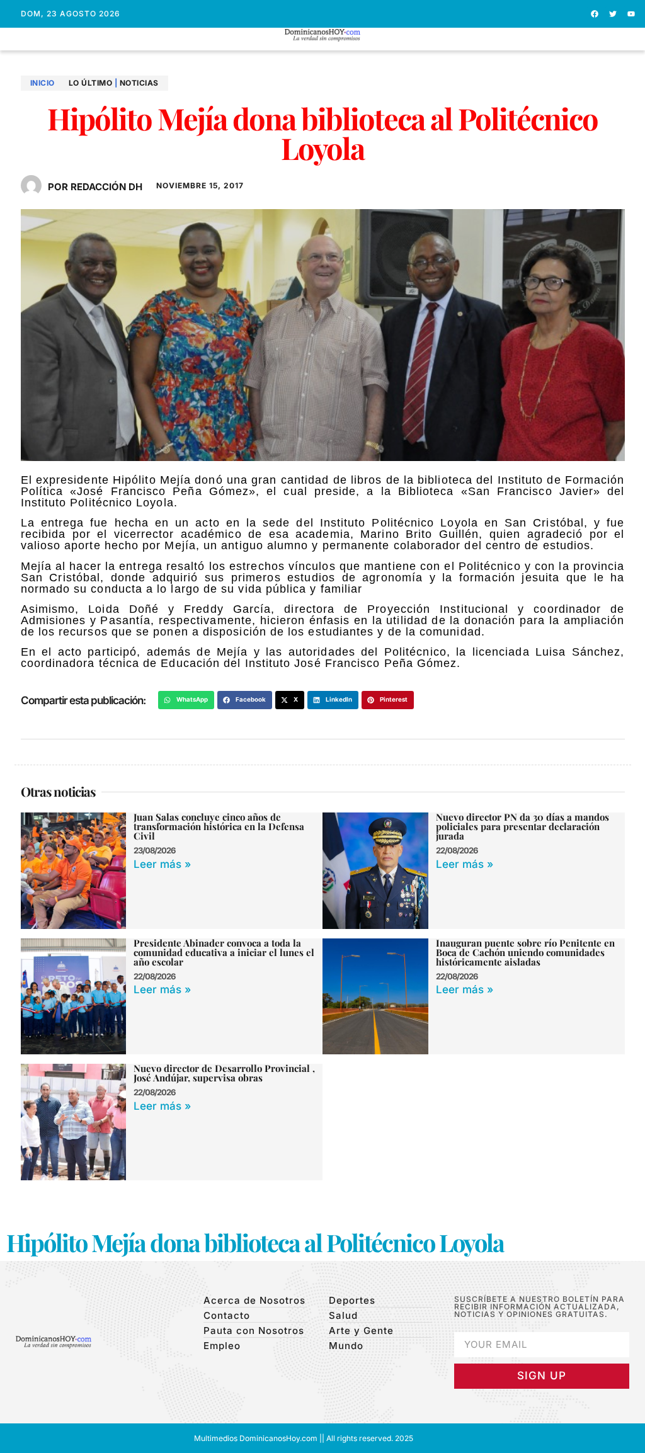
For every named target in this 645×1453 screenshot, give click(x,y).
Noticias (139, 83)
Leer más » (162, 864)
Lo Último (91, 83)
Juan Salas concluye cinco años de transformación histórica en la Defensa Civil (219, 826)
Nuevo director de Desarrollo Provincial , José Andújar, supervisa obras (224, 1073)
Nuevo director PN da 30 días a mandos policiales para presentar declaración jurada (522, 826)
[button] (322, 46)
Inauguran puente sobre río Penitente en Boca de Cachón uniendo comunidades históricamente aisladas (525, 952)
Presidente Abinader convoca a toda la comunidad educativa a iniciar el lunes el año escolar (224, 952)
